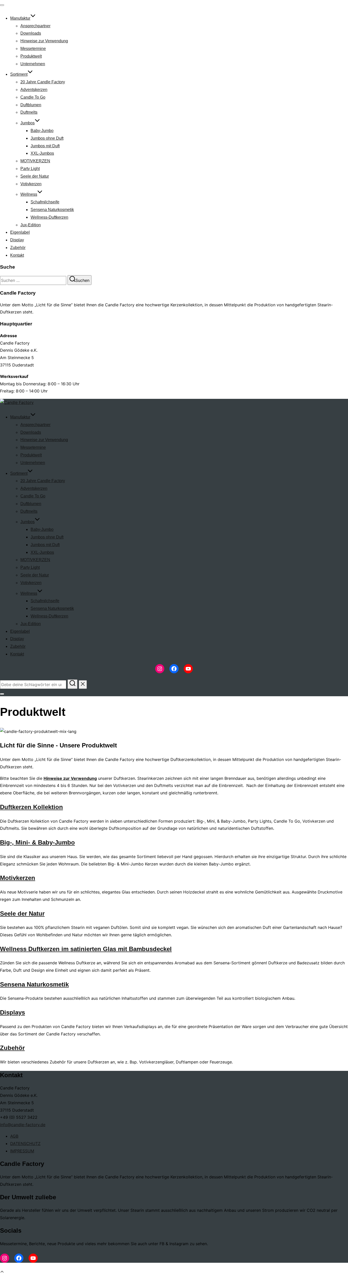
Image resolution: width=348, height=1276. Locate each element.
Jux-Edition (30, 225)
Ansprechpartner (35, 26)
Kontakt (17, 255)
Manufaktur (20, 18)
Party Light (30, 168)
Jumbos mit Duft (45, 146)
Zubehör (17, 247)
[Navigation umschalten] (2, 5)
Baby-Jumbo (42, 130)
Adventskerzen (33, 89)
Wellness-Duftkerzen (49, 217)
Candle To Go (32, 97)
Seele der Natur (34, 176)
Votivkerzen (31, 184)
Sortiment (19, 74)
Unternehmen (32, 64)
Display (17, 240)
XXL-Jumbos (42, 153)
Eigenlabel (20, 232)
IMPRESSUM (22, 1150)
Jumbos (27, 123)
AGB (14, 1136)
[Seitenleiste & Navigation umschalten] (2, 694)
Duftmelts (28, 112)
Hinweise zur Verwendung (44, 41)
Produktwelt (31, 56)
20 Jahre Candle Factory (42, 82)
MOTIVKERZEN (35, 161)
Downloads (30, 33)
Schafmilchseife (45, 202)
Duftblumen (30, 105)
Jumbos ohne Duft (47, 138)
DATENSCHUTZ (25, 1143)
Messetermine (33, 48)
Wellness (28, 194)
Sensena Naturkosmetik (52, 209)
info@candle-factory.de (22, 1124)
